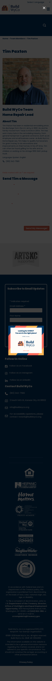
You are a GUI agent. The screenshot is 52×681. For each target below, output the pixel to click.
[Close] (44, 7)
